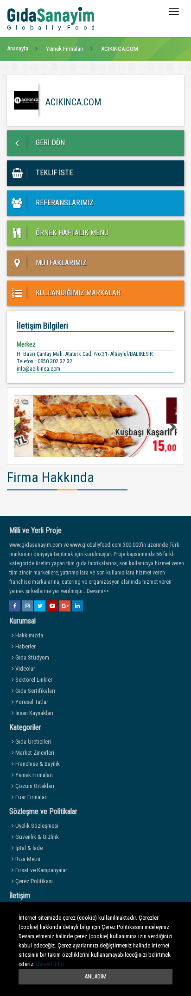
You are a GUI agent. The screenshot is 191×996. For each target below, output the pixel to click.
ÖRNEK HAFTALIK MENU (71, 232)
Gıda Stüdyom (31, 657)
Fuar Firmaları (31, 797)
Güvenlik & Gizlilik (36, 836)
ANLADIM (95, 976)
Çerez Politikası (33, 881)
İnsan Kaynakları (33, 712)
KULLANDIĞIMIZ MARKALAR (77, 292)
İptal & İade (28, 847)
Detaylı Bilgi (50, 963)
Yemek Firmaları (33, 774)
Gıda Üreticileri (32, 741)
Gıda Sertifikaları (34, 690)
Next (172, 427)
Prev (18, 427)
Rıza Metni (27, 858)
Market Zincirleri (34, 752)
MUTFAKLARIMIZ (60, 262)
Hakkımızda (28, 635)
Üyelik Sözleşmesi (36, 825)
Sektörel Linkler (33, 679)
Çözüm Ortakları (34, 785)
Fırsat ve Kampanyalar (40, 870)
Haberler (25, 646)
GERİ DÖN (49, 142)
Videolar (24, 668)
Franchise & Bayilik (37, 763)
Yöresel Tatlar (31, 701)
